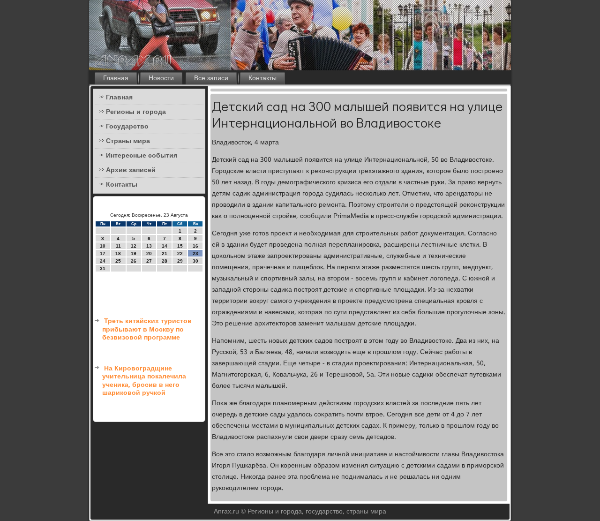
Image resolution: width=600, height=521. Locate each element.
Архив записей (131, 170)
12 (133, 246)
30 (195, 261)
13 (149, 246)
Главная (115, 78)
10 (102, 246)
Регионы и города (136, 112)
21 (164, 253)
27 (149, 261)
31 (102, 268)
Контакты (262, 78)
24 (102, 261)
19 (133, 253)
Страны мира (128, 141)
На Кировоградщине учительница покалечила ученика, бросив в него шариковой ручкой (144, 381)
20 (149, 253)
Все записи (211, 78)
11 (118, 246)
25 (118, 261)
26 (133, 261)
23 (195, 253)
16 (195, 246)
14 (164, 246)
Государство (127, 126)
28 (164, 261)
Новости (161, 78)
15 (180, 246)
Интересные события (141, 155)
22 (180, 253)
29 (180, 261)
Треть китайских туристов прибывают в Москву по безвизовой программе (147, 329)
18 (118, 253)
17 (102, 253)
